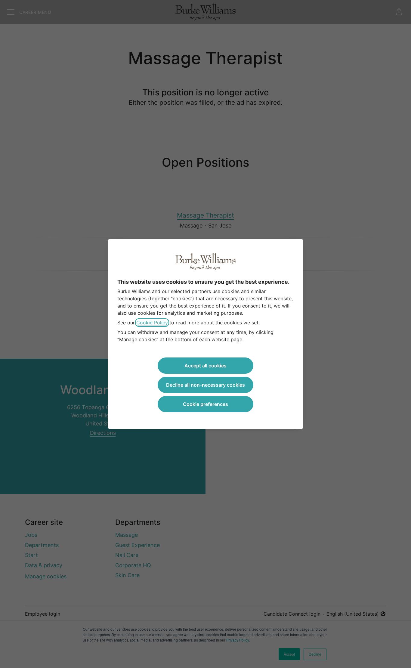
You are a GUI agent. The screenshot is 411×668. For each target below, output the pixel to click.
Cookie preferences (205, 404)
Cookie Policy (152, 323)
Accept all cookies (205, 366)
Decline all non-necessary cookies (205, 385)
